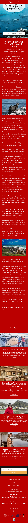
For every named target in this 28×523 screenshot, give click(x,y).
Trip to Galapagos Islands (14, 33)
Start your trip (14, 472)
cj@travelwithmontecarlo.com (15, 491)
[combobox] (14, 469)
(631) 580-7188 (14, 2)
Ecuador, (18, 87)
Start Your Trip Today (14, 328)
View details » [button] (14, 357)
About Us (14, 482)
